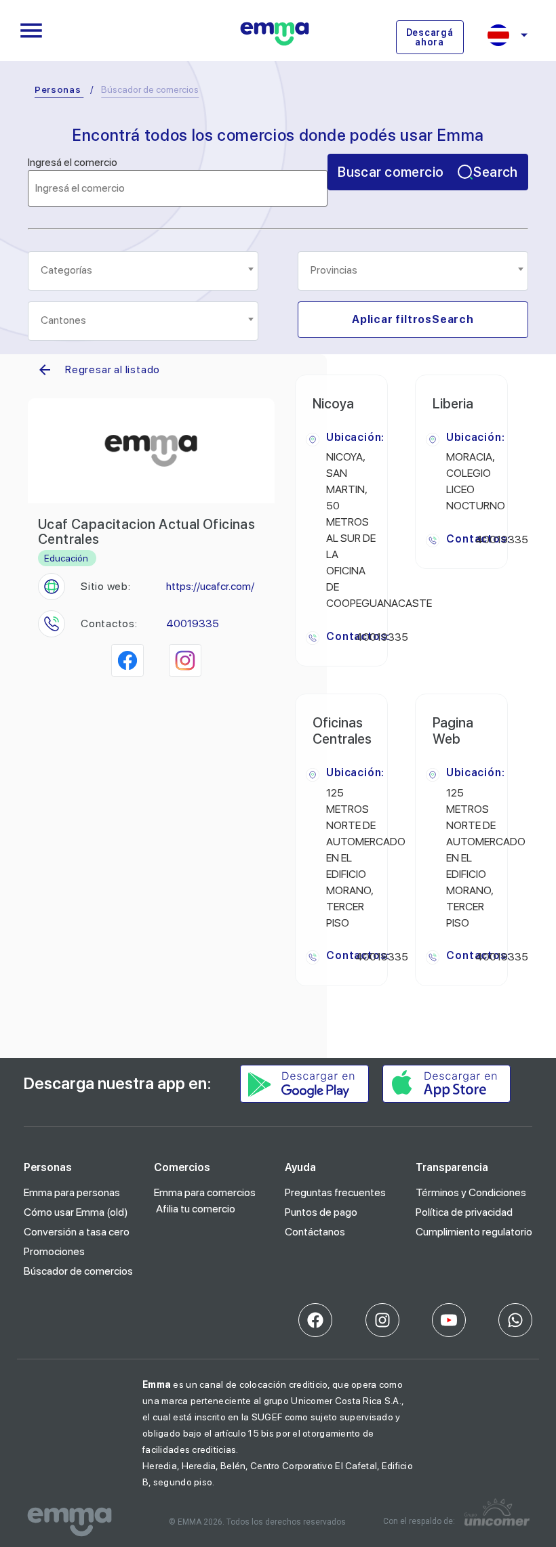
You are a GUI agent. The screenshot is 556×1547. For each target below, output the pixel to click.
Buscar (427, 172)
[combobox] (143, 271)
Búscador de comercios (78, 1271)
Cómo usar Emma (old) (76, 1212)
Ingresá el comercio (72, 162)
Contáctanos (315, 1231)
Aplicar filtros (413, 319)
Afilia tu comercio (195, 1208)
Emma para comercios (205, 1192)
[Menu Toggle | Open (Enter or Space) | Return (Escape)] (31, 30)
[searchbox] (144, 270)
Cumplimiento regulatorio (474, 1231)
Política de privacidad (464, 1212)
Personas (58, 89)
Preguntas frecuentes (335, 1192)
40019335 (192, 623)
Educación (66, 558)
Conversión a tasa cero (77, 1231)
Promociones (54, 1251)
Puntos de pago (321, 1212)
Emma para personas (72, 1192)
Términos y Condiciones (471, 1192)
